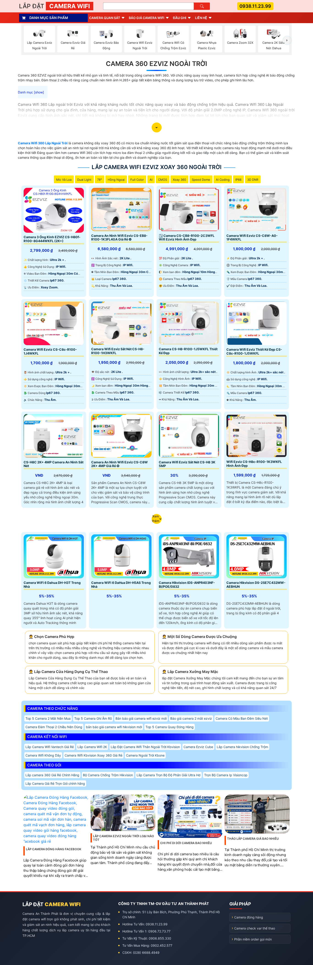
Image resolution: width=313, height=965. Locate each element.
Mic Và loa (63, 179)
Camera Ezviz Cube (198, 747)
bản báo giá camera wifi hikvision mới (114, 727)
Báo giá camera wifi (146, 18)
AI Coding (223, 179)
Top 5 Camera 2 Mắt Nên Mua (48, 718)
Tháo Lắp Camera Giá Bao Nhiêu (253, 838)
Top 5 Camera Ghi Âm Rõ (93, 718)
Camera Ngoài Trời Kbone (145, 755)
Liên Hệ (201, 18)
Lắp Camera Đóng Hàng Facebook (53, 849)
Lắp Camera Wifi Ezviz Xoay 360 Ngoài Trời (157, 167)
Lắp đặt (54, 6)
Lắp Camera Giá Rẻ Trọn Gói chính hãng (55, 783)
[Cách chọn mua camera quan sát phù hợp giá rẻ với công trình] (287, 40)
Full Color (137, 179)
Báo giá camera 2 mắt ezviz (191, 718)
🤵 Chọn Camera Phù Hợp (51, 636)
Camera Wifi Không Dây (43, 755)
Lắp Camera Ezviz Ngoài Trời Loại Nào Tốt (123, 838)
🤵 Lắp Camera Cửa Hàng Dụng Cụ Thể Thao (68, 671)
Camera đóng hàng (248, 917)
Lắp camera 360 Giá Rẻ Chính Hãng (52, 775)
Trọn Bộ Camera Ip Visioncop (225, 775)
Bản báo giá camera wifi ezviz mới (141, 718)
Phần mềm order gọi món (253, 939)
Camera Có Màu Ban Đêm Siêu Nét (242, 718)
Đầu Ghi (179, 18)
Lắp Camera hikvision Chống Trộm (242, 747)
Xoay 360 (179, 179)
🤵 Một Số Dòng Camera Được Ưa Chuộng (199, 636)
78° (99, 179)
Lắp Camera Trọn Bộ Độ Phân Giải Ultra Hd (168, 775)
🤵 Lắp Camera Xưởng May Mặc (190, 671)
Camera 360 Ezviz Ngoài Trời (156, 64)
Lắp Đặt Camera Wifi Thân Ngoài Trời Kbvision (145, 747)
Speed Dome (201, 179)
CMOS (162, 179)
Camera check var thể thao (254, 928)
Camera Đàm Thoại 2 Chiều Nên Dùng (53, 727)
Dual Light (84, 179)
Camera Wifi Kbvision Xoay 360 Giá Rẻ (93, 755)
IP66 (238, 179)
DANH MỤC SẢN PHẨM (48, 18)
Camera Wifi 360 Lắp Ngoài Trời (43, 143)
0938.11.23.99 (255, 6)
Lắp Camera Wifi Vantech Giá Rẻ (49, 747)
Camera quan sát (104, 18)
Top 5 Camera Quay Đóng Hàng (170, 727)
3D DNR (252, 179)
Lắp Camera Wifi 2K (92, 747)
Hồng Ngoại (116, 179)
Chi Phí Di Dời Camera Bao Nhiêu (186, 843)
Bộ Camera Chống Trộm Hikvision (108, 775)
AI (151, 179)
